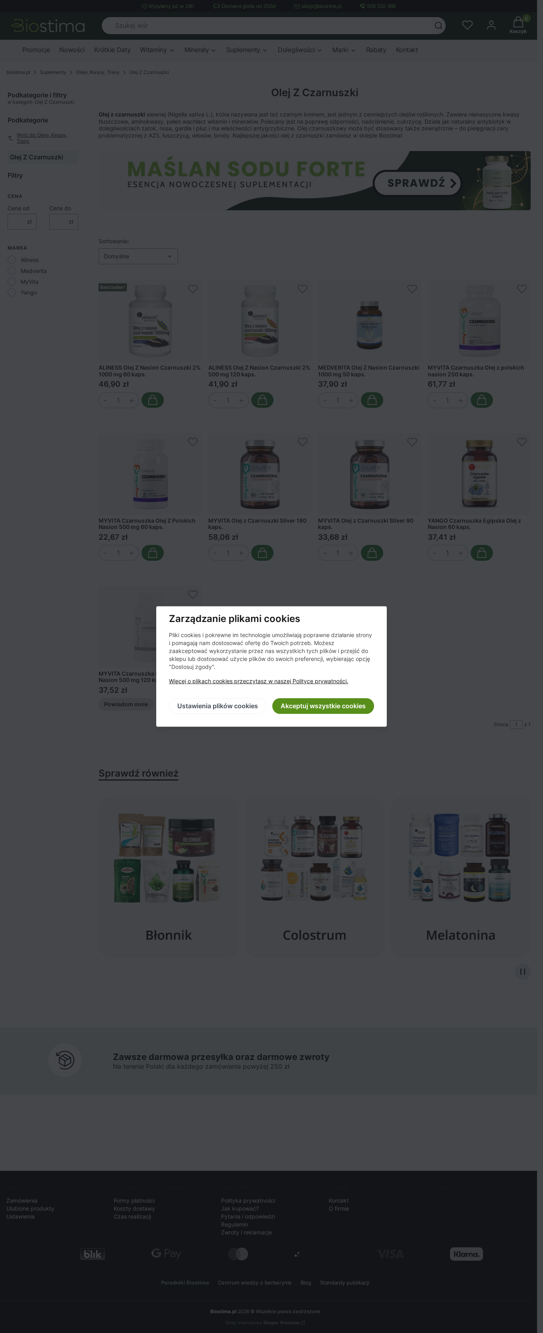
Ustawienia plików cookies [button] (217, 706)
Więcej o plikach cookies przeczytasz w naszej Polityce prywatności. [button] (258, 681)
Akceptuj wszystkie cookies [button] (323, 706)
